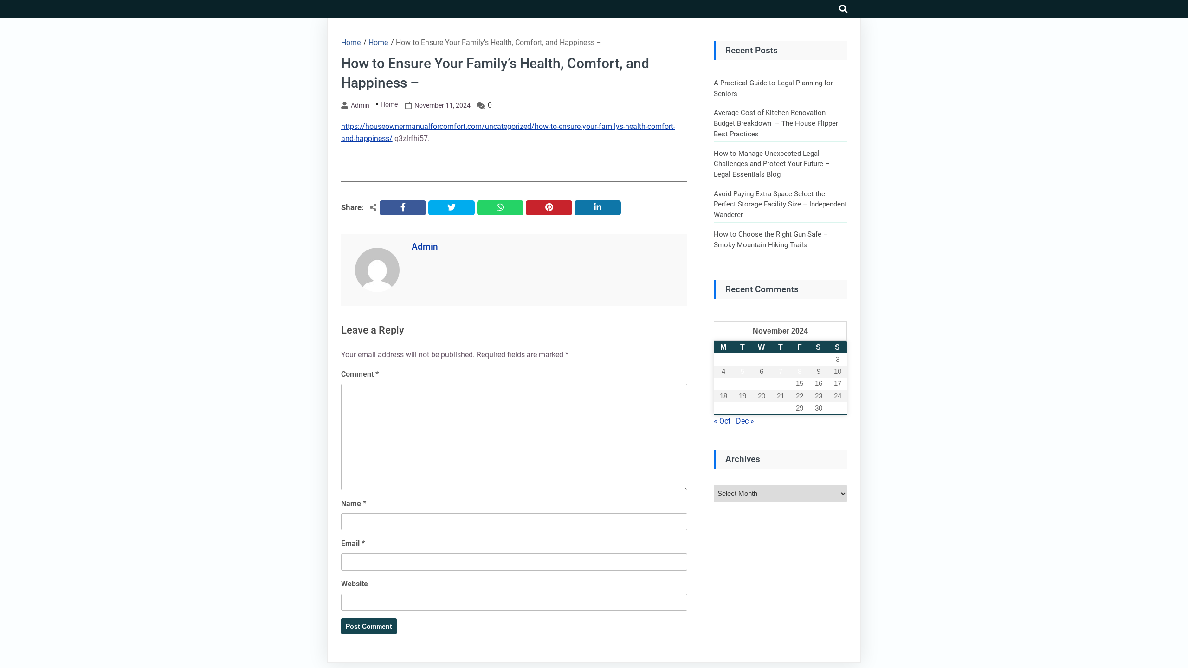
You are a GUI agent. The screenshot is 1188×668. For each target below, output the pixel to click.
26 (742, 408)
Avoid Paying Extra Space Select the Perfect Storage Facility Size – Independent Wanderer (780, 204)
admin (360, 105)
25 (723, 408)
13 (761, 383)
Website (354, 583)
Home (389, 104)
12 (742, 383)
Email (353, 543)
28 (780, 408)
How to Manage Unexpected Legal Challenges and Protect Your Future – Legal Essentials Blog (772, 164)
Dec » (745, 421)
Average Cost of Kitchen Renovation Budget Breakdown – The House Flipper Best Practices (776, 123)
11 (723, 383)
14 (780, 383)
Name (353, 503)
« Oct (722, 421)
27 (761, 408)
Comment (360, 374)
